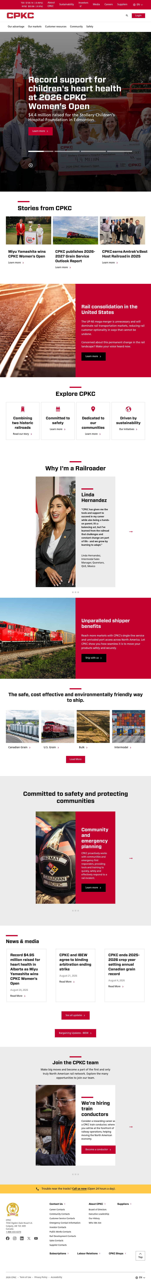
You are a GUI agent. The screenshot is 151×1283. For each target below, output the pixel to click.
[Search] (128, 15)
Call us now (79, 1189)
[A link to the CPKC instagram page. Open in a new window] (15, 1238)
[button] (73, 592)
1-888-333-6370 (13, 1232)
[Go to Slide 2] (93, 151)
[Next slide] (131, 531)
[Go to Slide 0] (40, 151)
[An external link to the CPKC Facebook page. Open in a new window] (7, 1238)
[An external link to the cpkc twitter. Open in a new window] (29, 1238)
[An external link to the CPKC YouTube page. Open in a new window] (36, 1238)
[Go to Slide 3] (119, 151)
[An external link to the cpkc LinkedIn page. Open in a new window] (22, 1238)
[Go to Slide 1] (67, 151)
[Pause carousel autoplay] (30, 165)
